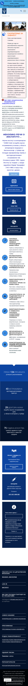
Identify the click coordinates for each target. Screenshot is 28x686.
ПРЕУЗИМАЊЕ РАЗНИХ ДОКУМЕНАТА (13, 629)
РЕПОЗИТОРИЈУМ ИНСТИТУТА (11, 665)
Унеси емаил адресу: (11, 512)
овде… (15, 97)
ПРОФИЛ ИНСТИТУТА (16, 599)
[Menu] (24, 11)
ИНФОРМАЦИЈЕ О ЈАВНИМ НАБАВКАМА (14, 619)
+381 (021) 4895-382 (14, 494)
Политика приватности (18, 680)
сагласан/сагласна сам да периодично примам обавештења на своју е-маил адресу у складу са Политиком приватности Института (13, 524)
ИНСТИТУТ (5, 587)
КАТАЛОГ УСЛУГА (8, 1)
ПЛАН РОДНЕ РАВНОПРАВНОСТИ (12, 642)
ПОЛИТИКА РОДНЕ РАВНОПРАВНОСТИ (13, 640)
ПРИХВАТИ (7, 680)
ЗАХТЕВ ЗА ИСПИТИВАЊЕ (18, 1)
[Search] (20, 11)
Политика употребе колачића (14, 683)
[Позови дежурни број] (2, 3)
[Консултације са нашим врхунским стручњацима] (5, 344)
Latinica (11, 656)
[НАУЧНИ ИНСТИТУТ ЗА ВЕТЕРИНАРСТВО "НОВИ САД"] (11, 11)
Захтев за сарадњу (14, 3)
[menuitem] (8, 1)
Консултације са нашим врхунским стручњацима (17, 344)
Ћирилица (5, 656)
